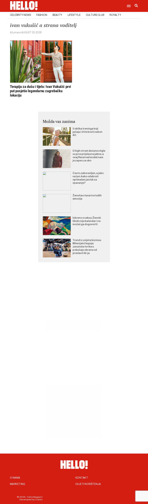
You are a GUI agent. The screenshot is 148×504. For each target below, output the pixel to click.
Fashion (41, 15)
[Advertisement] (74, 296)
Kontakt (81, 478)
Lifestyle (74, 15)
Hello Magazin (35, 497)
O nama (15, 478)
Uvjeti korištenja (88, 484)
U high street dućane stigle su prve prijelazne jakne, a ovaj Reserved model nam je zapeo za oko (89, 156)
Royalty (115, 15)
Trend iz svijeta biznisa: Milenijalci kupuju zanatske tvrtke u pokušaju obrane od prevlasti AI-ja (87, 247)
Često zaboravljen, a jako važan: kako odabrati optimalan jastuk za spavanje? (88, 178)
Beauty (57, 15)
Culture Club (95, 15)
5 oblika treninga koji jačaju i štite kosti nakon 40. (87, 132)
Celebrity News (20, 15)
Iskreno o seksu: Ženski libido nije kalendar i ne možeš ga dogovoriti (87, 221)
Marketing (17, 484)
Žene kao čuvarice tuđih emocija (87, 197)
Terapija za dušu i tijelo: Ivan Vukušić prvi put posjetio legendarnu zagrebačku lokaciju (40, 90)
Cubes (39, 499)
